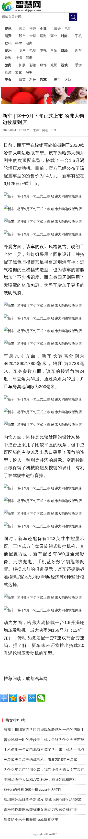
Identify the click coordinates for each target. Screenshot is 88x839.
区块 (68, 80)
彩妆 (32, 65)
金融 (32, 36)
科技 (32, 80)
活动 (68, 28)
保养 (29, 58)
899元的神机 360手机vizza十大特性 (33, 789)
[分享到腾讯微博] (32, 698)
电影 (32, 50)
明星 (22, 50)
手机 (78, 36)
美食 (8, 80)
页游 (8, 72)
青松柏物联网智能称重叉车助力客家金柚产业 (40, 809)
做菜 (22, 80)
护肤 (22, 65)
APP (29, 72)
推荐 (32, 28)
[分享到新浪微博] (22, 698)
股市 (22, 36)
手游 (78, 65)
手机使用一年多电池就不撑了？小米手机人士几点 (44, 749)
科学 (18, 43)
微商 (8, 65)
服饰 (43, 65)
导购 (8, 58)
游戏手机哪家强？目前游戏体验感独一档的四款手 (44, 729)
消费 (8, 36)
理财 (43, 36)
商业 (53, 36)
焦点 (22, 28)
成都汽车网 (37, 678)
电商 (29, 43)
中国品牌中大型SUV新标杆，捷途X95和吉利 (40, 779)
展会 (57, 28)
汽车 (43, 80)
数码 (8, 43)
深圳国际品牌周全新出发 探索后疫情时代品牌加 (43, 799)
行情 (18, 58)
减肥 (53, 65)
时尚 (64, 36)
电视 (43, 50)
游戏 (64, 65)
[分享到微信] (41, 698)
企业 (43, 28)
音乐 (53, 50)
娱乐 (8, 50)
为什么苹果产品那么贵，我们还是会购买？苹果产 (44, 769)
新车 (78, 50)
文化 (18, 72)
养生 (57, 80)
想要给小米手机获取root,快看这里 (31, 819)
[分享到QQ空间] (13, 698)
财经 (64, 50)
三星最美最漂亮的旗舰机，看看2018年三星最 (40, 759)
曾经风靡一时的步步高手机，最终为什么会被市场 (44, 739)
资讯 (8, 28)
